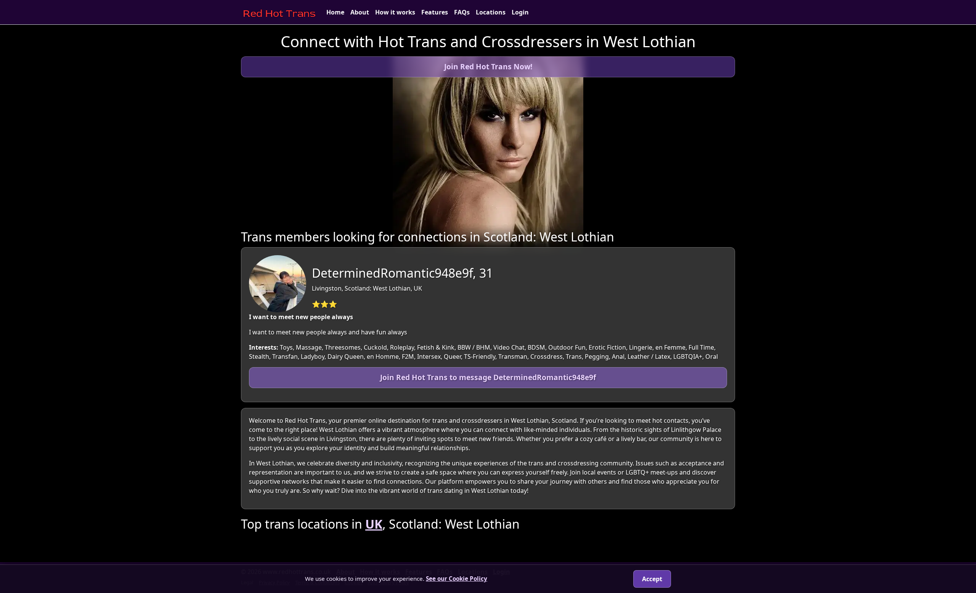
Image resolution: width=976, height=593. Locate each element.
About (359, 12)
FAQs (462, 12)
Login (520, 12)
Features (434, 12)
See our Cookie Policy (456, 578)
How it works (395, 12)
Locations (491, 12)
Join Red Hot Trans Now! (488, 66)
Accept (652, 579)
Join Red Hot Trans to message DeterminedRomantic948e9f (488, 377)
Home (335, 12)
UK (373, 524)
